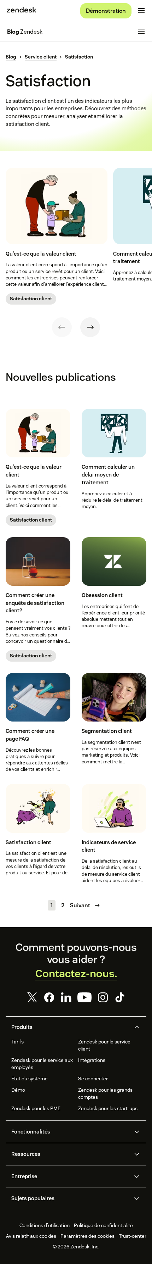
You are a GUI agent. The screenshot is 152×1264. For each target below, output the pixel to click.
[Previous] (62, 327)
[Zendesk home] (21, 10)
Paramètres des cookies (87, 1236)
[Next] (90, 327)
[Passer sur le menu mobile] (141, 10)
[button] (70, 1027)
